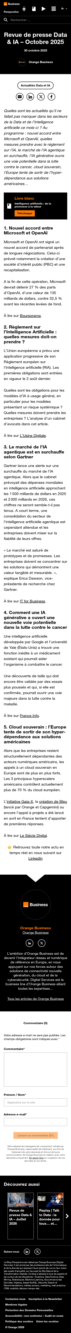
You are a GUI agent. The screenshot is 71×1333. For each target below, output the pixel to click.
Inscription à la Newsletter (45, 1299)
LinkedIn (35, 858)
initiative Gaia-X (20, 801)
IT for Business (32, 601)
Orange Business (35, 928)
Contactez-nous (15, 1299)
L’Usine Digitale (33, 435)
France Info (29, 715)
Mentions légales (16, 1304)
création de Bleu (53, 801)
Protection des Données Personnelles (29, 1310)
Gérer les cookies (47, 1321)
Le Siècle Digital (33, 835)
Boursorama (30, 315)
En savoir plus (36, 1157)
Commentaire (14, 1049)
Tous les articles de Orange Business (35, 999)
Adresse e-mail (15, 1114)
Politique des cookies (19, 1321)
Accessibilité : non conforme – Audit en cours (34, 1315)
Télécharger (24, 213)
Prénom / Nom (15, 1095)
